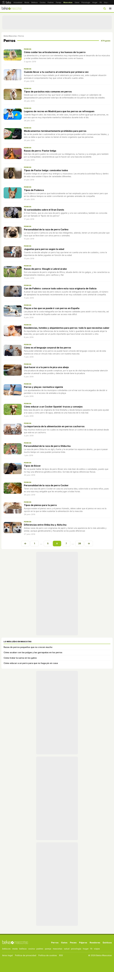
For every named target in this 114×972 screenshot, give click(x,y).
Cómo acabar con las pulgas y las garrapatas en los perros (33, 652)
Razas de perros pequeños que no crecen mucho (28, 647)
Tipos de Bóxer (32, 465)
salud (66, 949)
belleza (23, 949)
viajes (97, 949)
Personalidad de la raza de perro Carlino (46, 229)
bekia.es (6, 949)
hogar (86, 949)
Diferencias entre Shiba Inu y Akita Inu (45, 524)
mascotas (57, 949)
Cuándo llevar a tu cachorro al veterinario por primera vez (56, 72)
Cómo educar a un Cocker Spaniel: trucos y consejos (53, 406)
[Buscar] (104, 8)
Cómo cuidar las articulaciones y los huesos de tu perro (55, 52)
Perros (27, 49)
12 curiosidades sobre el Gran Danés (44, 209)
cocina (31, 949)
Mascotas (67, 2)
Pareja (58, 2)
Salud (77, 2)
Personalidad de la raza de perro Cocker (46, 485)
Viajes (106, 2)
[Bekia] (6, 2)
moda (15, 949)
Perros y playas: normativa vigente (43, 387)
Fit (101, 2)
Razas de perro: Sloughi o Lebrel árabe (45, 268)
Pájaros (83, 942)
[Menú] (110, 8)
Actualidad (17, 2)
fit (91, 949)
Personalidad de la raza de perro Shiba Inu (47, 446)
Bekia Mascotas (10, 36)
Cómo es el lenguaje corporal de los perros (47, 347)
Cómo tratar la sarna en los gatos (20, 658)
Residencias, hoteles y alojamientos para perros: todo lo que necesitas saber (66, 327)
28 (79, 543)
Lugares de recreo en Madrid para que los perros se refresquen (59, 111)
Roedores (95, 942)
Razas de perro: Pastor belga (40, 150)
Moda (26, 2)
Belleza (34, 2)
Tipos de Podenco (34, 190)
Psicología (85, 2)
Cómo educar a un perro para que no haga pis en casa (31, 663)
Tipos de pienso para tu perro (40, 505)
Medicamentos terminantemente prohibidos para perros (55, 131)
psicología (76, 949)
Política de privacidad (25, 955)
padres (39, 949)
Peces (73, 942)
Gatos (64, 942)
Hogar (94, 2)
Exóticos (107, 942)
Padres (51, 2)
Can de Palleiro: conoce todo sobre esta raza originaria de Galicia (60, 288)
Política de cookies (47, 955)
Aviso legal (7, 955)
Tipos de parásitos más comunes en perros (48, 91)
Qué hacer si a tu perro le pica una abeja (46, 367)
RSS (61, 955)
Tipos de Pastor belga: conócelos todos (46, 170)
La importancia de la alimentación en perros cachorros (54, 426)
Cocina (42, 2)
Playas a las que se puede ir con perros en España (51, 308)
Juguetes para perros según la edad (44, 249)
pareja (48, 949)
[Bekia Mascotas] (12, 8)
